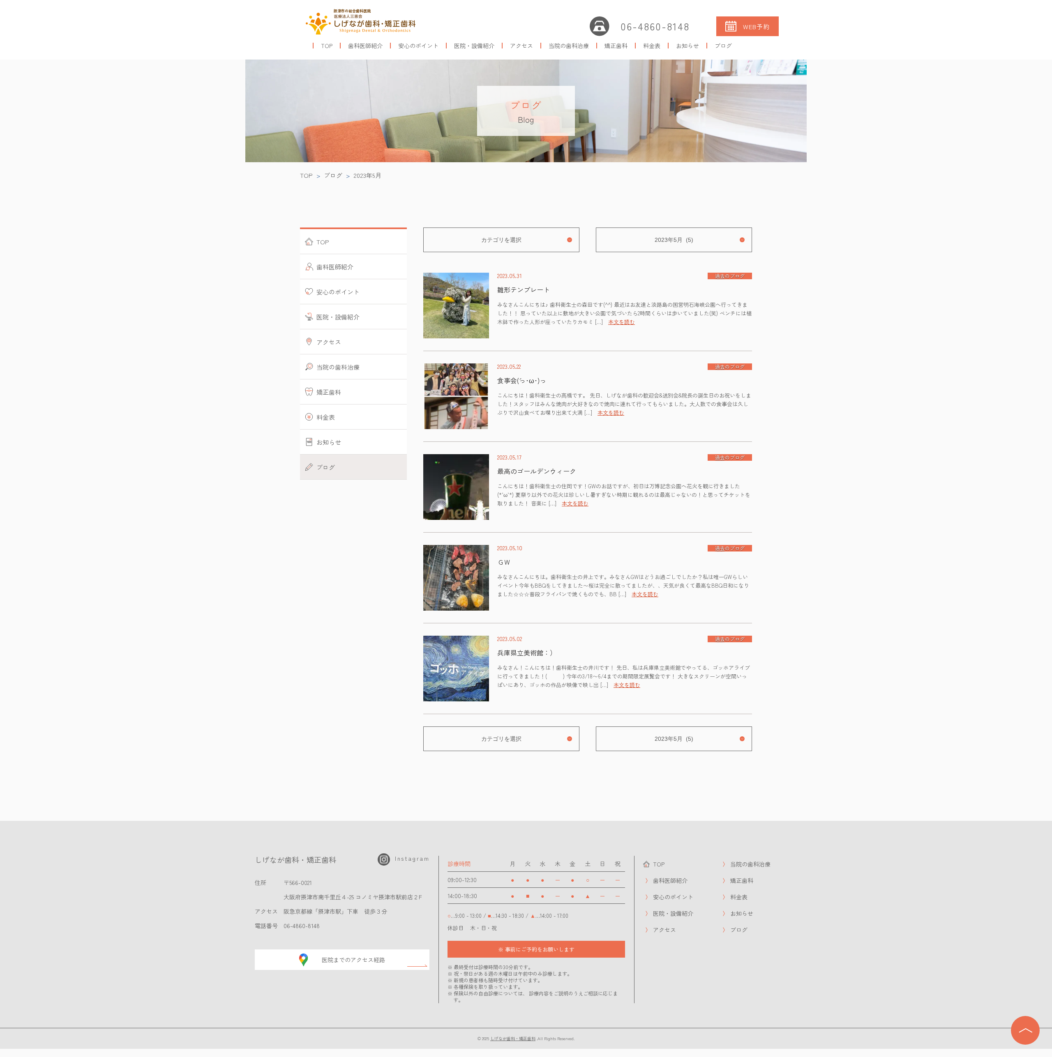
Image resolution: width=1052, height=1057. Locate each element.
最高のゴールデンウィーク (536, 471)
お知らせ (687, 45)
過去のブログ (730, 276)
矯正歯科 (616, 45)
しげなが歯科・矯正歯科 (512, 1038)
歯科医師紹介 (365, 45)
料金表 (651, 45)
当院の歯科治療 (569, 45)
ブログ (723, 45)
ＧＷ (503, 562)
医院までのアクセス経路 (353, 960)
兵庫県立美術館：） (526, 652)
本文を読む (621, 322)
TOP (326, 45)
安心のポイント (418, 45)
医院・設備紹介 (474, 45)
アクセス (521, 45)
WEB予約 (756, 26)
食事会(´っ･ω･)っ (521, 380)
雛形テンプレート (523, 289)
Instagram (412, 858)
